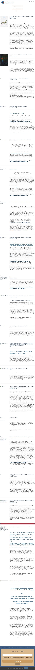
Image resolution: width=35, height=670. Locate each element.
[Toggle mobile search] (31, 1)
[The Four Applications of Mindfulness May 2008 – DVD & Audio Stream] (4, 54)
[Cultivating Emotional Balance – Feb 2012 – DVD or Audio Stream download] (4, 16)
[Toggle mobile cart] (29, 1)
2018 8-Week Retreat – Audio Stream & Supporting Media (20, 201)
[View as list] (18, 11)
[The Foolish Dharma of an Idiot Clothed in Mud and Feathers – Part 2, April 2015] (4, 500)
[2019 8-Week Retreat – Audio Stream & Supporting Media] (4, 168)
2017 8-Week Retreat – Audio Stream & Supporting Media (20, 237)
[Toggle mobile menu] (33, 1)
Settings (22, 668)
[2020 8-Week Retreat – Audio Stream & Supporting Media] (4, 139)
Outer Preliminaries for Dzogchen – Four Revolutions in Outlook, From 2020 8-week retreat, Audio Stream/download (22, 326)
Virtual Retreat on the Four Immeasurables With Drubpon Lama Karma (21, 276)
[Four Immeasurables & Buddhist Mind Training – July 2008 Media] (4, 437)
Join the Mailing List (17, 661)
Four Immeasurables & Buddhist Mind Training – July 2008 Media (21, 436)
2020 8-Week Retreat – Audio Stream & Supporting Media (20, 139)
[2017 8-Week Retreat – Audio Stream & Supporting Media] (4, 237)
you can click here (22, 336)
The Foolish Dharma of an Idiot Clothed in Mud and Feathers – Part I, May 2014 (22, 475)
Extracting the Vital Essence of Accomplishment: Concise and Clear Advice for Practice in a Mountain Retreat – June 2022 (22, 387)
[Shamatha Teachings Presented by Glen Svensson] (4, 368)
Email (3, 652)
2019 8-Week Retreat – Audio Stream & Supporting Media (20, 168)
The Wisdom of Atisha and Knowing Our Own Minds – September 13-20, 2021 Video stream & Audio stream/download (21, 296)
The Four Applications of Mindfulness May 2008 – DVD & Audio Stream (21, 55)
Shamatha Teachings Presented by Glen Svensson (19, 368)
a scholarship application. (28, 408)
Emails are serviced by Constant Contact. (19, 658)
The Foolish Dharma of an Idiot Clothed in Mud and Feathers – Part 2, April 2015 (22, 501)
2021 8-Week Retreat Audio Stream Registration (18, 106)
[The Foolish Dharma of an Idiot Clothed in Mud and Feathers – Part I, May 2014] (4, 474)
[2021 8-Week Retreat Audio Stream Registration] (4, 106)
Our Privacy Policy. (26, 658)
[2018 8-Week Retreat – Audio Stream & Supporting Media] (4, 202)
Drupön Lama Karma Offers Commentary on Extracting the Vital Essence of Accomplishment (21, 527)
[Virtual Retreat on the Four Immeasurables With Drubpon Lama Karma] (4, 276)
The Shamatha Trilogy (14, 417)
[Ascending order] (22, 6)
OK (25, 668)
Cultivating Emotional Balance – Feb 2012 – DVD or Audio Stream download (21, 17)
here (20, 131)
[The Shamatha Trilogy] (4, 417)
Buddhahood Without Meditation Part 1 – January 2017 (19, 78)
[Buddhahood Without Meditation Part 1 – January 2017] (4, 78)
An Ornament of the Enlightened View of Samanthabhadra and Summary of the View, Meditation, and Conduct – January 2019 (21, 581)
